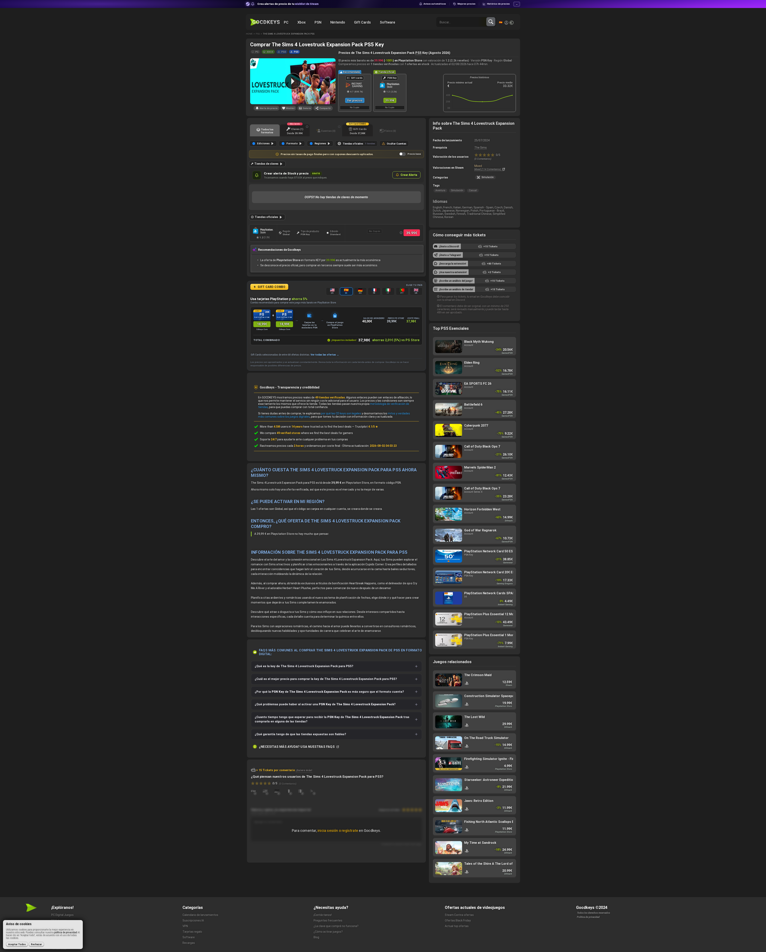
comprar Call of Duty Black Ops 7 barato (474, 493)
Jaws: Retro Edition (474, 805)
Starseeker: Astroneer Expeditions (474, 784)
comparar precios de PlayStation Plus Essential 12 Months (474, 618)
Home (249, 34)
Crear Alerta (409, 174)
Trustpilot (366, 426)
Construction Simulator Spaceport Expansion (474, 700)
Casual (473, 190)
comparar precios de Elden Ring (474, 367)
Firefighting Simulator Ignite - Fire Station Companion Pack (474, 763)
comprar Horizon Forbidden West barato (474, 514)
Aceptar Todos (17, 944)
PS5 (418, 53)
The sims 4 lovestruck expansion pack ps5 (288, 34)
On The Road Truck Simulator (474, 742)
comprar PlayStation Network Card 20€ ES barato (474, 577)
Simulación (457, 190)
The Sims (480, 147)
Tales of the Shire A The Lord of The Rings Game (474, 868)
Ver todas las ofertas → (325, 354)
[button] (255, 52)
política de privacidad (65, 932)
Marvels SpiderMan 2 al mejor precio (474, 472)
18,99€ (262, 324)
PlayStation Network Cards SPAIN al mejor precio (474, 597)
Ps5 (258, 34)
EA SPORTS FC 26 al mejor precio (474, 388)
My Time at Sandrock (474, 847)
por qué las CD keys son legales (341, 413)
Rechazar (36, 944)
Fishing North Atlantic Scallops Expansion (474, 826)
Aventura (440, 190)
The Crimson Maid (474, 679)
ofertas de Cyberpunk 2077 (474, 430)
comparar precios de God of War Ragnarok (474, 535)
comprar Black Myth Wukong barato (474, 346)
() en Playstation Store (398, 60)
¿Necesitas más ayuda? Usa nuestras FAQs (297, 747)
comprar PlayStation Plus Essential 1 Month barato (474, 639)
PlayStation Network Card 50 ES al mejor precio (474, 556)
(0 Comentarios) (482, 159)
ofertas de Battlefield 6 (474, 409)
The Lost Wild (474, 721)
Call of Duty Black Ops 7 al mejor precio (474, 451)
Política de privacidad (588, 917)
